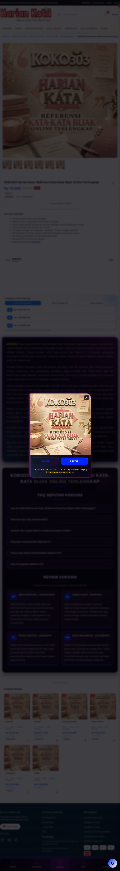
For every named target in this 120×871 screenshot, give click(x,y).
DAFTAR (74, 461)
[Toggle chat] (112, 863)
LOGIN (45, 461)
